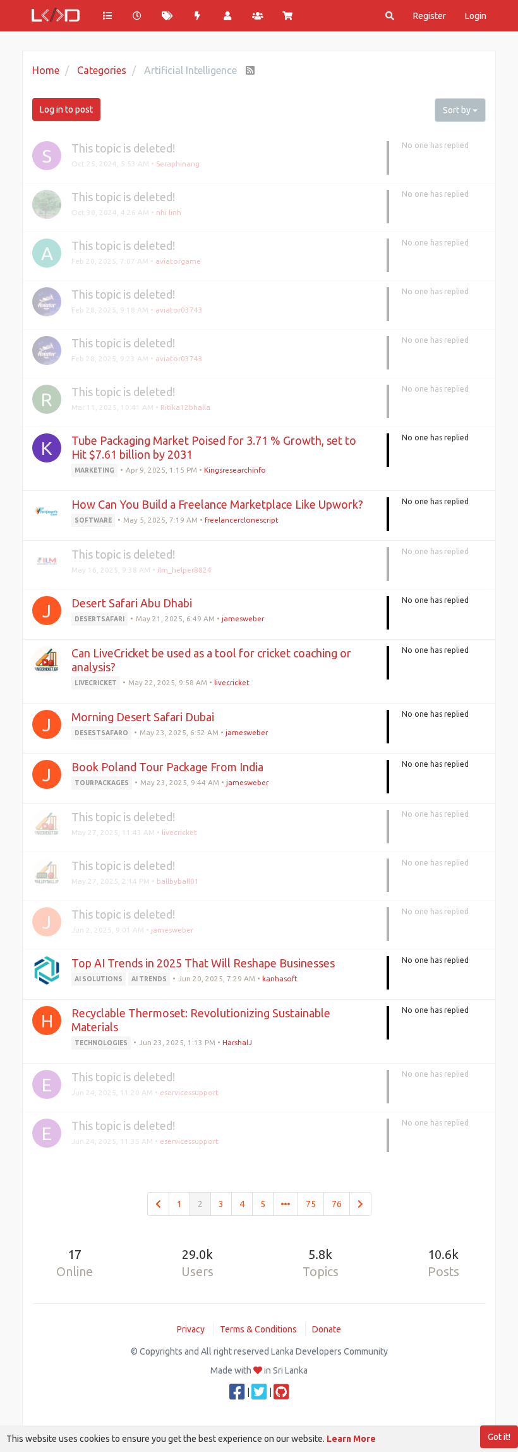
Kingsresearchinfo (235, 470)
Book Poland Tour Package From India (167, 766)
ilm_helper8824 (184, 570)
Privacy (191, 1329)
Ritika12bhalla (185, 407)
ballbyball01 (178, 881)
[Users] (227, 16)
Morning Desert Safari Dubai (142, 716)
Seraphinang (178, 163)
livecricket (232, 682)
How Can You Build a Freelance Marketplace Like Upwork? (217, 504)
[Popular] (198, 16)
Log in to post (66, 109)
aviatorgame (178, 261)
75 (311, 1204)
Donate (326, 1329)
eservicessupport (189, 1092)
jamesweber (243, 618)
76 (337, 1204)
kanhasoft (280, 978)
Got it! (499, 1437)
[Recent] (138, 16)
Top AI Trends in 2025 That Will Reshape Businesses (203, 963)
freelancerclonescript (242, 520)
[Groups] (258, 16)
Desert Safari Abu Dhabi (131, 603)
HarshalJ (237, 1042)
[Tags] (167, 16)
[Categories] (107, 16)
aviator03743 (179, 310)
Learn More (351, 1439)
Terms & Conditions (258, 1329)
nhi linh (168, 212)
